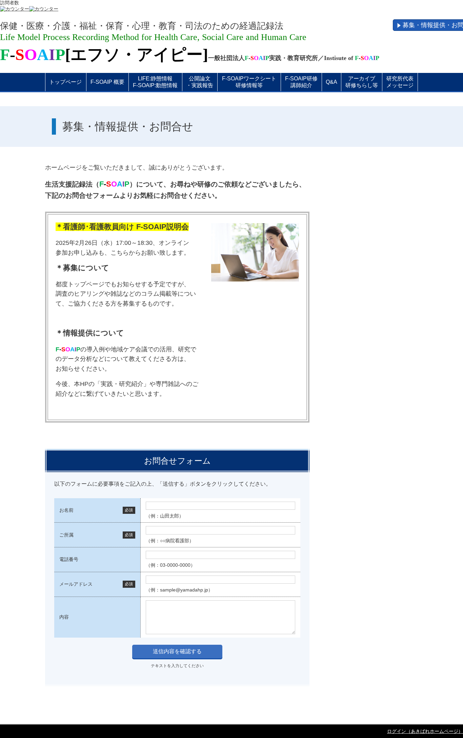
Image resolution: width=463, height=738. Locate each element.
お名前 (66, 510)
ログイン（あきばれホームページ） (425, 731)
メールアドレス (76, 584)
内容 (64, 617)
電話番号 (68, 559)
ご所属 (66, 535)
